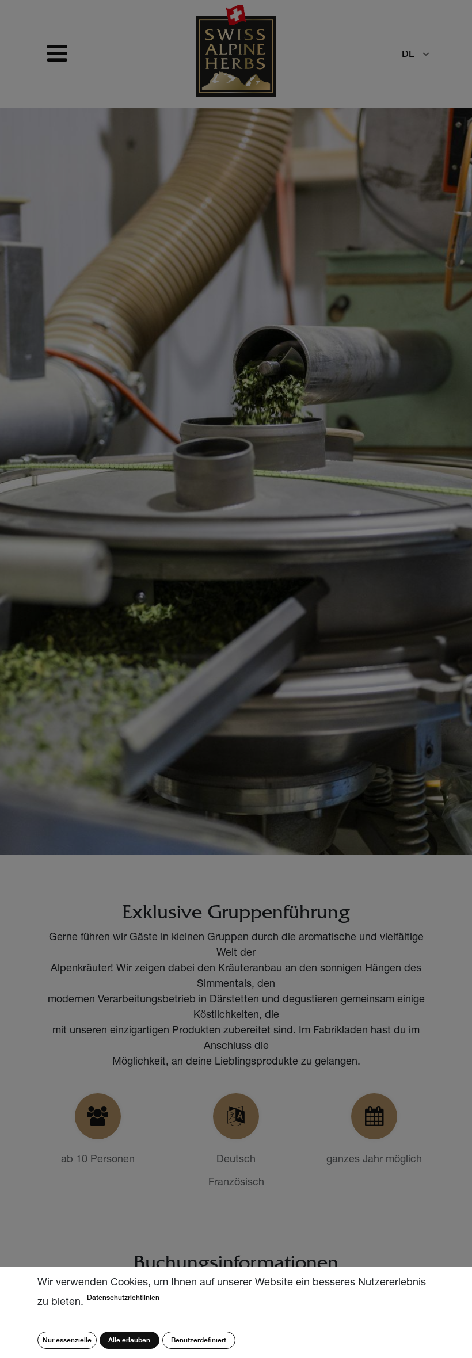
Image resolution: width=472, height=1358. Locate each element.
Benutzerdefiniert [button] (198, 1340)
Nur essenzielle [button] (67, 1340)
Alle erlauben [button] (129, 1340)
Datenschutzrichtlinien (123, 1297)
